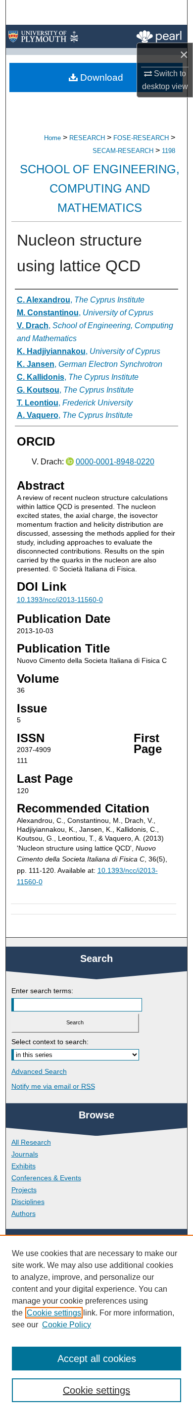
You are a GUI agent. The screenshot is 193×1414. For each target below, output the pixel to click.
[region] (96, 1324)
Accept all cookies (96, 1358)
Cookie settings (54, 1313)
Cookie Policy (66, 1324)
